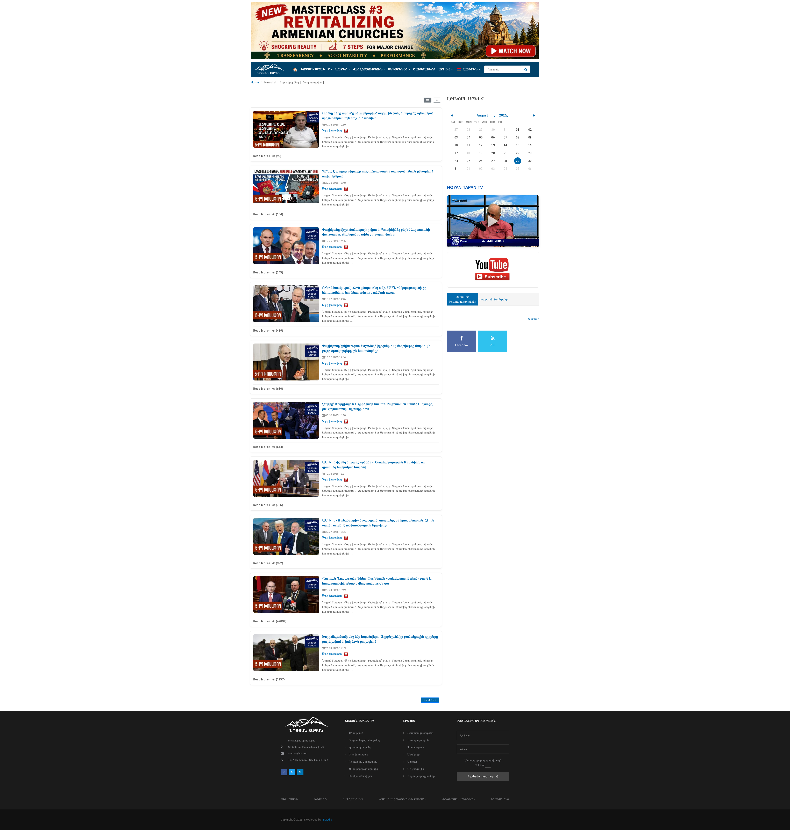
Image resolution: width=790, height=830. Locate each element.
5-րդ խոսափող (358, 754)
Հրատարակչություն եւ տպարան (402, 799)
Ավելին (533, 318)
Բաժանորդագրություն (482, 776)
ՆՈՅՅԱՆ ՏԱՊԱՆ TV (315, 69)
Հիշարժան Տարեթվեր (493, 299)
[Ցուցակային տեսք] (427, 100)
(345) (279, 272)
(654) (279, 446)
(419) (279, 330)
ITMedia (327, 819)
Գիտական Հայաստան (363, 761)
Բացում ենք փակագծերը (364, 740)
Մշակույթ (413, 754)
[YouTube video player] (346, 130)
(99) (278, 156)
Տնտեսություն (415, 747)
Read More (261, 156)
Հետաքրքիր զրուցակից (363, 768)
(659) (279, 388)
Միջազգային (415, 768)
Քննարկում (356, 732)
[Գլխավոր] (295, 69)
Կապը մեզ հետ (353, 799)
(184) (279, 214)
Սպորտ (412, 761)
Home (255, 82)
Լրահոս (409, 720)
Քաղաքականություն (420, 732)
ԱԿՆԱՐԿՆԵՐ (398, 69)
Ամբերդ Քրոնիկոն (360, 776)
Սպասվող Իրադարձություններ (462, 299)
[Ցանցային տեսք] (437, 100)
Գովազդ (320, 799)
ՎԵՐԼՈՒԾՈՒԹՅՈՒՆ (368, 69)
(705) (279, 505)
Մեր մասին (289, 799)
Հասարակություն (418, 740)
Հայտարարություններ (421, 776)
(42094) (280, 621)
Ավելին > (430, 700)
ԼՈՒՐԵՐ (341, 69)
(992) (279, 563)
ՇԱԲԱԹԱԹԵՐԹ (424, 69)
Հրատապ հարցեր (360, 747)
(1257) (280, 679)
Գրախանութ (500, 799)
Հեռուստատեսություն (458, 799)
